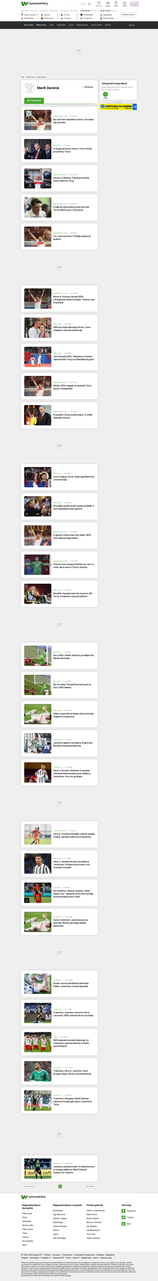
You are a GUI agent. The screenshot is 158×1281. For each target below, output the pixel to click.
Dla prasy (56, 1255)
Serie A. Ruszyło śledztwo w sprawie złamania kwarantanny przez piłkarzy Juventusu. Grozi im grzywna (71, 773)
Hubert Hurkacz (93, 1238)
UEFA (55, 1037)
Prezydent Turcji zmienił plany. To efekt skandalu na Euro (72, 416)
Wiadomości (86, 1258)
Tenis (51, 25)
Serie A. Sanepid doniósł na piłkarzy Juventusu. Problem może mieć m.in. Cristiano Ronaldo (71, 864)
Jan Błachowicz (93, 1230)
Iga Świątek (92, 1226)
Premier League (60, 1218)
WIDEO (108, 25)
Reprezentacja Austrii (60, 561)
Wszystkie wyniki (128, 15)
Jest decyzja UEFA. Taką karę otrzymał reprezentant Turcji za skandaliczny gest (73, 358)
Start (22, 77)
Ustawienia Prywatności (84, 1255)
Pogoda (24, 1258)
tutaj (69, 1275)
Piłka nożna (41, 25)
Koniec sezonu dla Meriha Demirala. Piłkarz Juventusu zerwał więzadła (71, 985)
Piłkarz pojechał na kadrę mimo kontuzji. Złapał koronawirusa (73, 715)
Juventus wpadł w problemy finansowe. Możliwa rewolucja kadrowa (73, 744)
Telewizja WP (58, 1258)
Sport (95, 1258)
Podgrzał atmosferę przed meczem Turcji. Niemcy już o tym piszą (71, 208)
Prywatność (67, 1255)
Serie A (56, 1230)
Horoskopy (34, 1258)
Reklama (100, 1255)
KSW (24, 1245)
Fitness (25, 1237)
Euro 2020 (57, 652)
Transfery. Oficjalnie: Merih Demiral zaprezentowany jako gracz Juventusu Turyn (72, 1101)
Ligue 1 (56, 1234)
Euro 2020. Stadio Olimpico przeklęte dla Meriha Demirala (73, 657)
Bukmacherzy (82, 25)
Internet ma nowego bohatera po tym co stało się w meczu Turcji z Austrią (73, 565)
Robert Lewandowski (96, 1210)
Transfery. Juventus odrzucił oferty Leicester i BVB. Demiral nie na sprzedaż (73, 1014)
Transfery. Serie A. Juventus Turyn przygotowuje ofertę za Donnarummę (72, 1072)
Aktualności (34, 100)
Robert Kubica (93, 1218)
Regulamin (110, 1255)
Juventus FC (57, 740)
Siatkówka (61, 25)
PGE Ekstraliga (59, 1238)
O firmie (47, 1255)
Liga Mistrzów (59, 1214)
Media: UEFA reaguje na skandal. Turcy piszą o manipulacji (72, 387)
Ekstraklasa (58, 1210)
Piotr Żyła (91, 1234)
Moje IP (76, 1258)
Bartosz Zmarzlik (94, 1222)
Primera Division (60, 1226)
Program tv (46, 1258)
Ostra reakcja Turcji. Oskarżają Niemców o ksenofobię (73, 478)
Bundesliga (57, 1222)
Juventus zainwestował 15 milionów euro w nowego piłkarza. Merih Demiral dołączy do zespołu (74, 1169)
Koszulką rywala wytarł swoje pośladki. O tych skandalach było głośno (73, 507)
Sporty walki (96, 25)
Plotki (68, 1258)
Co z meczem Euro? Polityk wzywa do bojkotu (72, 237)
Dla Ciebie (28, 25)
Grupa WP (37, 1255)
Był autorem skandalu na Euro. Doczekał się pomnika (73, 121)
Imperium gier (106, 1258)
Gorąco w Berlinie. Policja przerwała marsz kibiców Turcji (71, 179)
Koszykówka (27, 1241)
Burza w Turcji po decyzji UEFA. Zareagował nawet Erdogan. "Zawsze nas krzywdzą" (74, 299)
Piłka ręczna (27, 1229)
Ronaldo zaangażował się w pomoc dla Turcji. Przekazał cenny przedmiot (72, 595)
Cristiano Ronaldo (59, 831)
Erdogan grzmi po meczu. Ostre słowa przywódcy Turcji (72, 150)
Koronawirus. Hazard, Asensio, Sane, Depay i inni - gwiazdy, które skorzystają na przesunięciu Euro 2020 (73, 893)
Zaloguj (134, 4)
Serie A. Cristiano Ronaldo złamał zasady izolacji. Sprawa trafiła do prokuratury (74, 835)
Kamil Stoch (92, 1214)
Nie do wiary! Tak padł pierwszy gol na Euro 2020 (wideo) (72, 686)
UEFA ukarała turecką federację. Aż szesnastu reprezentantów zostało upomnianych (71, 1043)
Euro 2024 (57, 145)
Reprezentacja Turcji (60, 116)
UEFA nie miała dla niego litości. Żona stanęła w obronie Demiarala (71, 328)
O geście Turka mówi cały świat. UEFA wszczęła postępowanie (72, 536)
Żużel (71, 25)
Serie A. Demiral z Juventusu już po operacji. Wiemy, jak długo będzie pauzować (70, 923)
